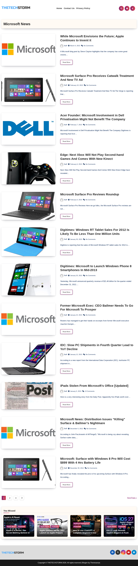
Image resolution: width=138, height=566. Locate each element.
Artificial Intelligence (81, 523)
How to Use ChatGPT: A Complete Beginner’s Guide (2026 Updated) (85, 532)
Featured (21, 526)
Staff (65, 45)
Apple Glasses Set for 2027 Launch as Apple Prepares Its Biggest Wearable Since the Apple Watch (52, 534)
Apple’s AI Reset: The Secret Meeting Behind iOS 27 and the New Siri (18, 532)
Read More (66, 62)
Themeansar (95, 563)
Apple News (11, 526)
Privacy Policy (83, 8)
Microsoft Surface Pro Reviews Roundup (89, 194)
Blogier (85, 563)
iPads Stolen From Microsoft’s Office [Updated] (94, 385)
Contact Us (69, 8)
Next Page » (132, 498)
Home (59, 8)
